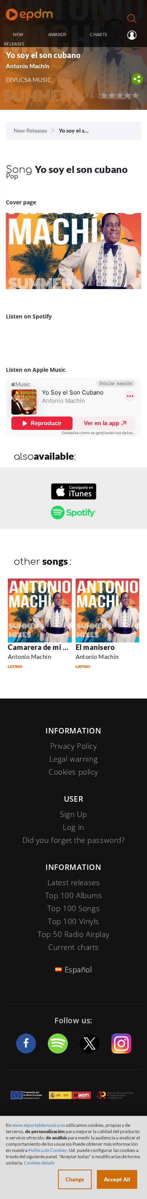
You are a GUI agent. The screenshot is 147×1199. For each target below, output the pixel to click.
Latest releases (73, 882)
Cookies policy (73, 772)
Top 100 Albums (73, 895)
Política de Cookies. (48, 1150)
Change (74, 1179)
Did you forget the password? (73, 840)
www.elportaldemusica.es (38, 1125)
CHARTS (98, 34)
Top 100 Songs (73, 908)
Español (78, 969)
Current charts (73, 947)
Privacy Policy (73, 746)
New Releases (30, 130)
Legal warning (73, 759)
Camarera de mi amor (44, 647)
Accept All (117, 1179)
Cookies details (39, 1163)
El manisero (95, 647)
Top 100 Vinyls (73, 921)
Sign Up (73, 814)
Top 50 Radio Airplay (73, 934)
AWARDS (57, 34)
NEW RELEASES (14, 39)
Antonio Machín (29, 656)
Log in (131, 34)
